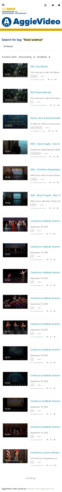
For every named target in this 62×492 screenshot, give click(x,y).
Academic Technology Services (40, 489)
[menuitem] (45, 5)
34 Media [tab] (8, 46)
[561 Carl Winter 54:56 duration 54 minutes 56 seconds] (15, 70)
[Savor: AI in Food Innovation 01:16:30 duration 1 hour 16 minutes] (15, 121)
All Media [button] (42, 57)
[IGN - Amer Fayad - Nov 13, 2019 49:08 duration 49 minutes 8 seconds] (15, 199)
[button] (4, 5)
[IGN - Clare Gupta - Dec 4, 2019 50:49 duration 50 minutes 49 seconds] (15, 147)
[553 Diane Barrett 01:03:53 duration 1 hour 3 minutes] (15, 96)
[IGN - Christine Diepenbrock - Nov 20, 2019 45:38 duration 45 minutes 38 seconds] (15, 173)
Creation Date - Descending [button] (17, 57)
